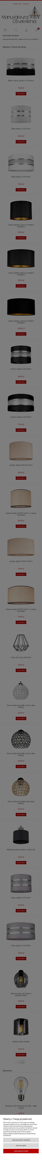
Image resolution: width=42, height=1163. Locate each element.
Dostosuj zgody (21, 1145)
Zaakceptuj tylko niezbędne (21, 1140)
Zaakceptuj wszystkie (21, 1151)
